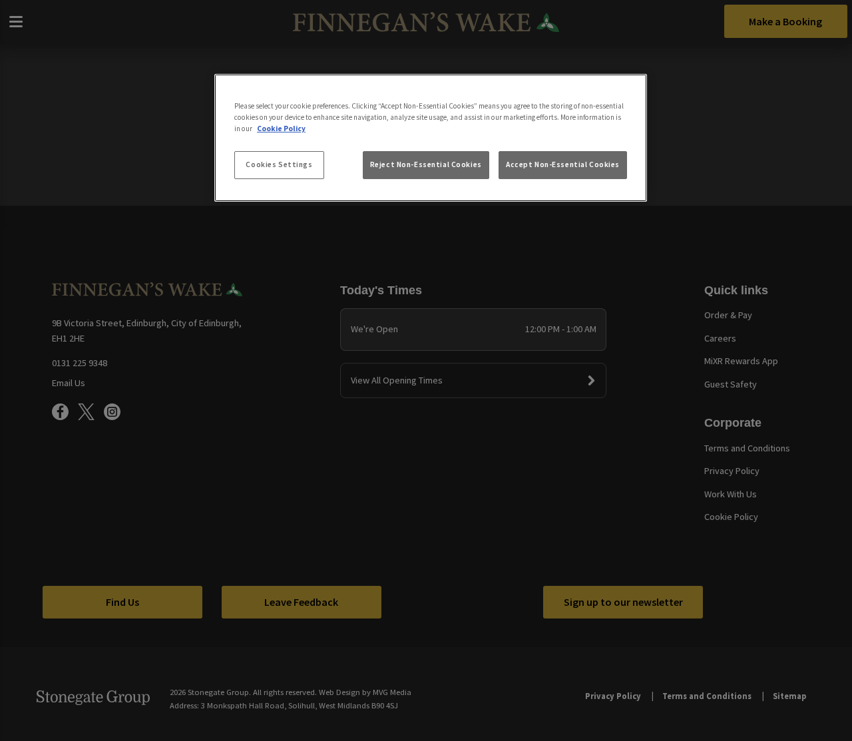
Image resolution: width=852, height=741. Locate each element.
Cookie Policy (281, 128)
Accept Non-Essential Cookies (563, 164)
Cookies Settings (279, 164)
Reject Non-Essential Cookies (426, 164)
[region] (430, 138)
